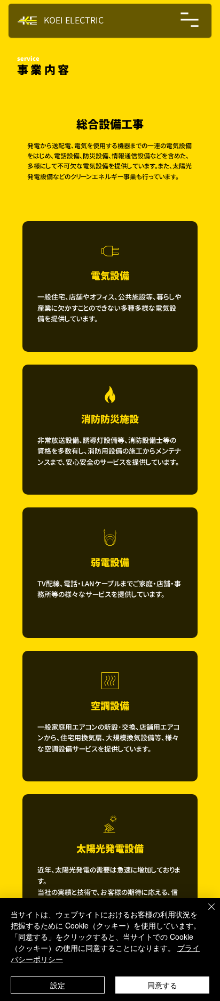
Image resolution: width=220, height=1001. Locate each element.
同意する (162, 985)
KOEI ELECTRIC (74, 20)
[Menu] (190, 19)
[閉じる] (205, 913)
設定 (57, 985)
